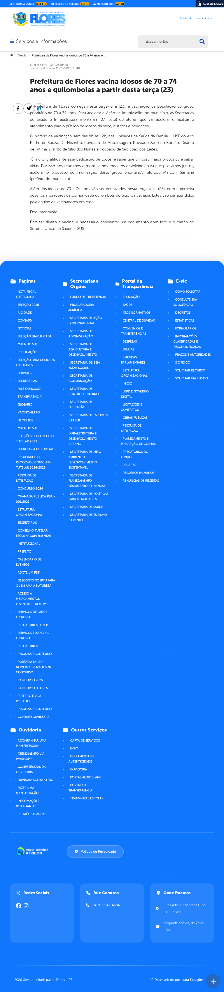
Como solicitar (188, 291)
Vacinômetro (29, 412)
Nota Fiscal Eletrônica (26, 294)
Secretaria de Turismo (36, 449)
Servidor (25, 373)
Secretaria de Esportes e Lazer (88, 417)
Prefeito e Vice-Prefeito (29, 698)
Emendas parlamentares (133, 360)
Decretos (25, 420)
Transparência (30, 396)
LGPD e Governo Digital (135, 394)
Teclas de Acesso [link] (71, 4)
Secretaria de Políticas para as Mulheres (88, 496)
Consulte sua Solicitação (185, 302)
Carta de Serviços (85, 740)
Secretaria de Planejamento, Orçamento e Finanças (86, 481)
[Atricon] (33, 851)
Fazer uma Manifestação (27, 790)
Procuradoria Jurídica (81, 307)
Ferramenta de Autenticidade (81, 759)
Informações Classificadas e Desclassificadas (187, 341)
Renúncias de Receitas (141, 480)
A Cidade (25, 312)
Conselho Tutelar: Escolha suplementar (33, 533)
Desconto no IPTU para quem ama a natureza (35, 583)
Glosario (25, 404)
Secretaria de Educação (80, 404)
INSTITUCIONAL (29, 543)
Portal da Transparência (80, 788)
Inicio (127, 383)
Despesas (130, 341)
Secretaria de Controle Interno (83, 391)
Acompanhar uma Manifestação (31, 743)
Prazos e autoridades (193, 354)
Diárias (128, 349)
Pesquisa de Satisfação (26, 478)
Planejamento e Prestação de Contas (138, 441)
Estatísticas (184, 320)
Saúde (22, 55)
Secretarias (27, 381)
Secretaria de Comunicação (80, 378)
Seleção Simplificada (35, 336)
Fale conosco (29, 388)
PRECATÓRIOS (28, 646)
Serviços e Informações (41, 41)
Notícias (24, 328)
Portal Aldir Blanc (86, 777)
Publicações (28, 352)
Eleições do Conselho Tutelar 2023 (35, 438)
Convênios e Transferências (133, 331)
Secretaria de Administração (80, 333)
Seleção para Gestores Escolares (35, 362)
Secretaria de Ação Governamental (85, 320)
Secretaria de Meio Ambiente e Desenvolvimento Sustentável (84, 459)
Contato (25, 320)
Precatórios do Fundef (134, 454)
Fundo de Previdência (88, 297)
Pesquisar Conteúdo (35, 654)
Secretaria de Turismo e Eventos (87, 517)
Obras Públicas (135, 417)
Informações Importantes (27, 803)
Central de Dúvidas (139, 320)
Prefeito (24, 551)
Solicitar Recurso (190, 370)
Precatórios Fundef (34, 625)
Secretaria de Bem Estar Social (84, 365)
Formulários (185, 328)
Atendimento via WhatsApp (30, 756)
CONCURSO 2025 (30, 680)
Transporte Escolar (86, 798)
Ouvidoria (78, 769)
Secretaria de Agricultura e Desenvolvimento (82, 349)
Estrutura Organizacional (134, 373)
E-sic (74, 748)
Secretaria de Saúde (86, 507)
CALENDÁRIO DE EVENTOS (29, 562)
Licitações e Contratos (131, 407)
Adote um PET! (29, 572)
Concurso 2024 (30, 488)
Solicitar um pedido (191, 378)
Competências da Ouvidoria (31, 769)
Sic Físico (182, 362)
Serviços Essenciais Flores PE (32, 635)
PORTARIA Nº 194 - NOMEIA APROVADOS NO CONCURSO (34, 667)
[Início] (11, 55)
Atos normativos (136, 312)
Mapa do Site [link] (110, 4)
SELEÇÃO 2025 (28, 304)
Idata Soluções (192, 980)
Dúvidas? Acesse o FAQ (35, 780)
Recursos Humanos (138, 472)
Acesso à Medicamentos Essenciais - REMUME (32, 599)
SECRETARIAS (27, 522)
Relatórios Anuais (32, 814)
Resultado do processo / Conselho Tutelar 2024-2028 (33, 462)
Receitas (129, 465)
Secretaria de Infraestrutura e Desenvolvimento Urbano (82, 436)
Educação (131, 297)
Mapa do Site (28, 344)
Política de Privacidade (98, 852)
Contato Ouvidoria (33, 717)
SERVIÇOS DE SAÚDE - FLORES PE (32, 614)
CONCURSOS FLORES (33, 688)
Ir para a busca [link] (29, 4)
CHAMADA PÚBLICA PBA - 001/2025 (35, 499)
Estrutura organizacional (29, 512)
